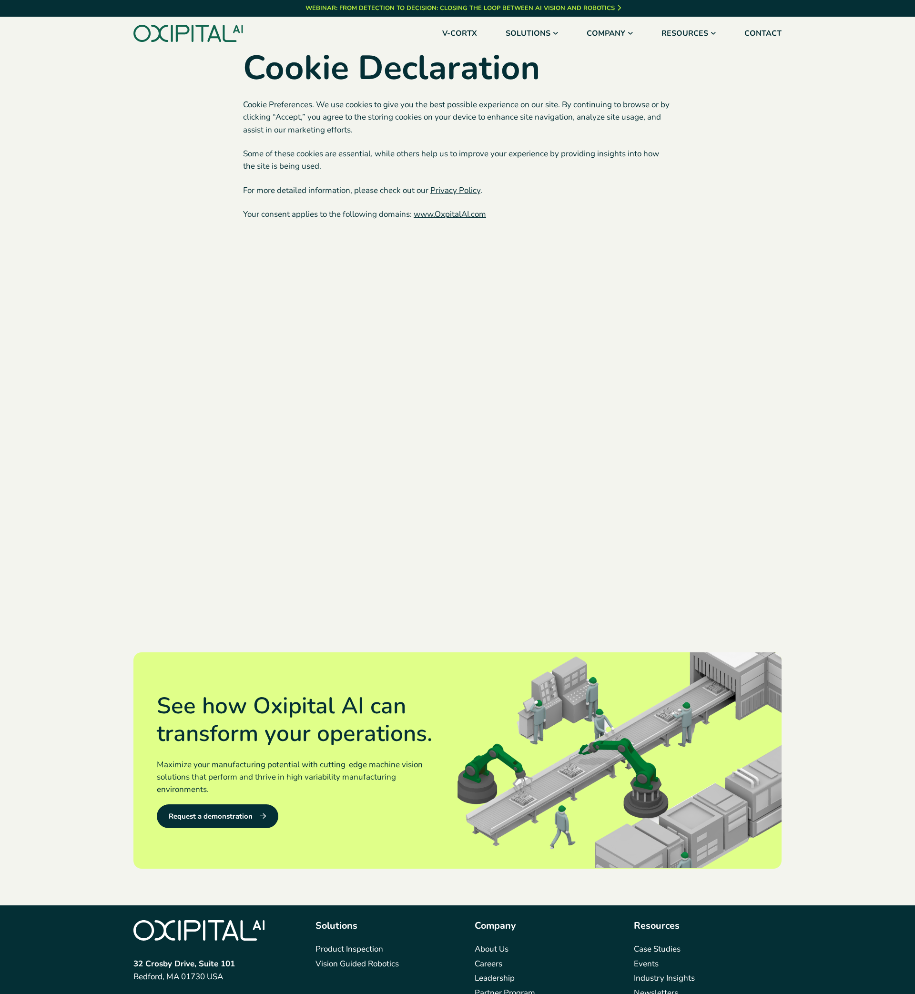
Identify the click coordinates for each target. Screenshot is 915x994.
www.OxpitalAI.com (450, 214)
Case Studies (657, 948)
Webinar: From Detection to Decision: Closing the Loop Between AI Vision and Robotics (460, 8)
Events (646, 963)
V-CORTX (459, 33)
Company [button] (606, 33)
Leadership (495, 978)
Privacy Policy (455, 190)
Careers (488, 963)
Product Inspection (349, 948)
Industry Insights (664, 978)
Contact (763, 33)
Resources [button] (684, 33)
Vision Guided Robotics (357, 963)
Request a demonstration (211, 816)
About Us (491, 948)
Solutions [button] (528, 33)
